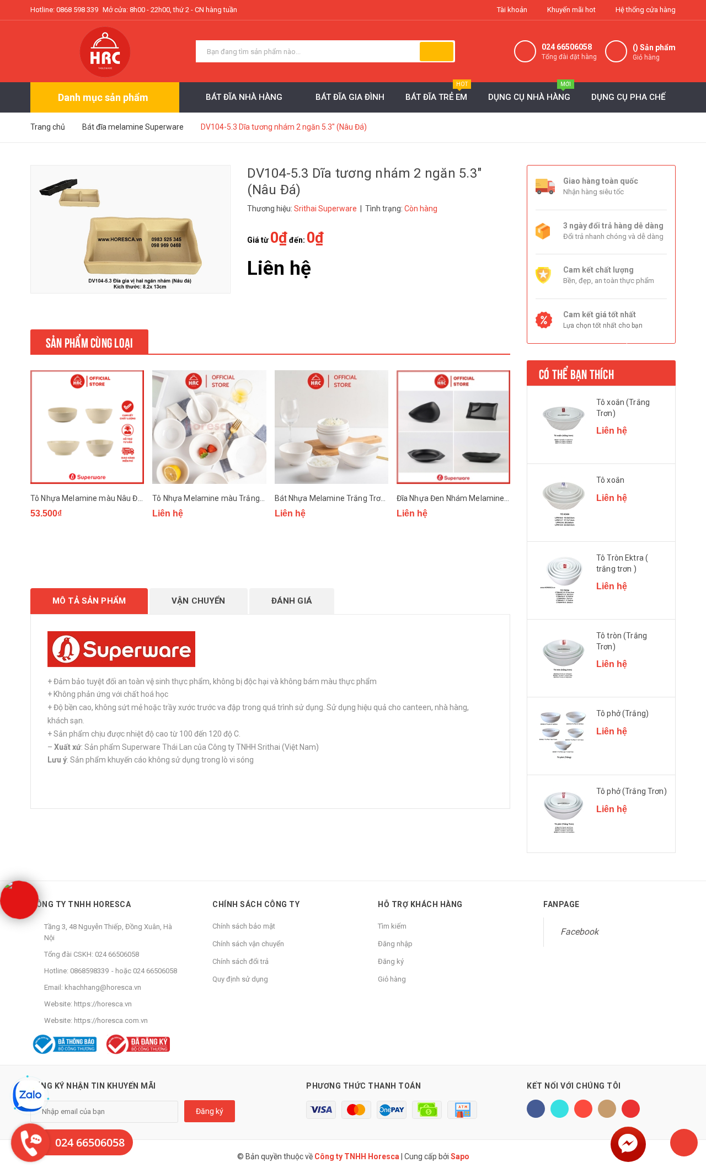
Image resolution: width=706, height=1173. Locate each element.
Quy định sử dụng (240, 979)
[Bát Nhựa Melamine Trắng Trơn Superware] (331, 427)
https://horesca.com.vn (111, 1020)
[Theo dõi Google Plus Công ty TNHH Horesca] (583, 1109)
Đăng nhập (395, 944)
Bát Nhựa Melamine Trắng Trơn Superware (350, 498)
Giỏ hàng (392, 979)
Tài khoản (511, 10)
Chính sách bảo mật (243, 926)
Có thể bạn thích (576, 373)
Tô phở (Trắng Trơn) (631, 791)
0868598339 (89, 971)
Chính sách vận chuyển (248, 944)
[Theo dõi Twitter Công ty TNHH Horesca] (559, 1109)
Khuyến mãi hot (570, 10)
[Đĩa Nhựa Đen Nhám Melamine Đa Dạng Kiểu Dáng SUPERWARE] (453, 427)
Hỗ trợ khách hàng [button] (420, 904)
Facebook (579, 931)
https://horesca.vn (103, 1004)
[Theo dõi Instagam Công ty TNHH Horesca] (607, 1109)
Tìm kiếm (392, 926)
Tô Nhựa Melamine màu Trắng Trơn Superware (235, 498)
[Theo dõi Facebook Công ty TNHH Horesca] (536, 1109)
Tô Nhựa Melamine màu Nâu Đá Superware (106, 498)
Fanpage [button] (561, 904)
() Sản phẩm (654, 52)
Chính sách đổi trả (240, 961)
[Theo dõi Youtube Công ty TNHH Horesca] (631, 1109)
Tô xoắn (610, 480)
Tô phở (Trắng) (622, 713)
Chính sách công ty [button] (255, 904)
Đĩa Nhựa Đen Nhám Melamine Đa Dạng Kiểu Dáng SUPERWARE (509, 498)
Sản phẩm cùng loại (89, 341)
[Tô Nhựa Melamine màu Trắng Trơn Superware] (209, 427)
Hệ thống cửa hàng (645, 10)
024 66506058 (567, 46)
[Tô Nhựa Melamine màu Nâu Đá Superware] (87, 427)
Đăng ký (391, 961)
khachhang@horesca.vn (103, 987)
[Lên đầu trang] (684, 1142)
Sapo (460, 1156)
